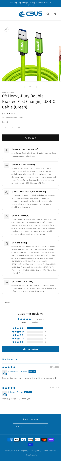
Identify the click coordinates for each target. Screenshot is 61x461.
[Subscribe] (45, 426)
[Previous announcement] (5, 4)
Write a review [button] (30, 348)
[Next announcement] (56, 4)
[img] (8, 367)
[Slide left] (24, 87)
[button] (6, 14)
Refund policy (23, 451)
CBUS (13, 450)
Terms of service (50, 451)
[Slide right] (37, 87)
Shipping (5, 117)
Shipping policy (32, 455)
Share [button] (7, 302)
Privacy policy (35, 451)
